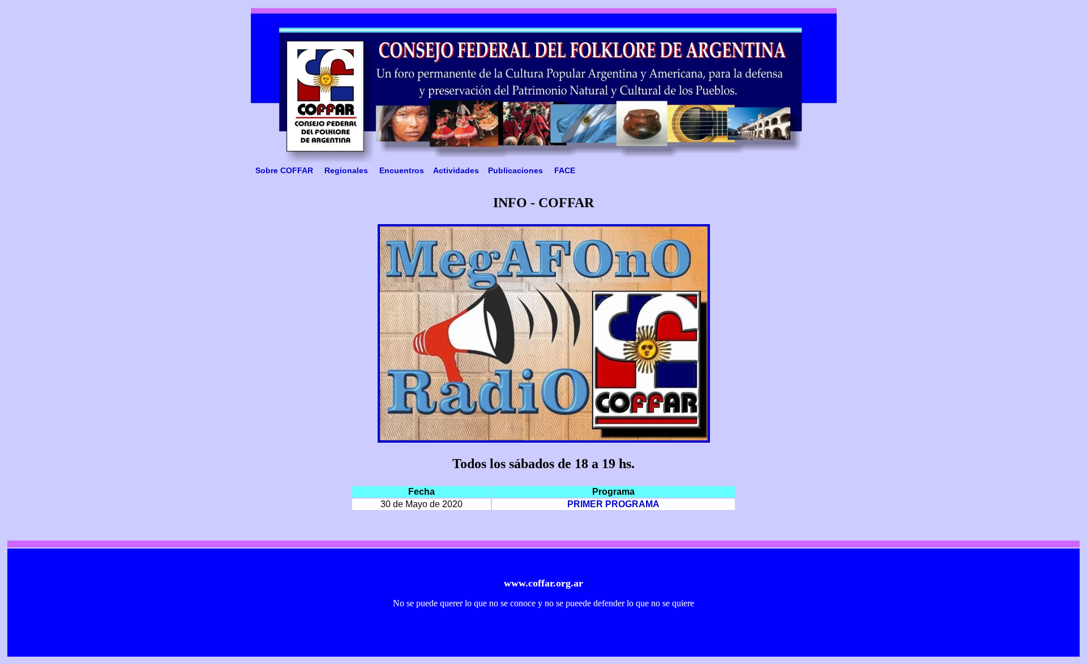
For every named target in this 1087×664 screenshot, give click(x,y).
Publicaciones (515, 170)
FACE (564, 170)
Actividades (456, 170)
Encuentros (401, 170)
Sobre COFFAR (284, 170)
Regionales (346, 170)
